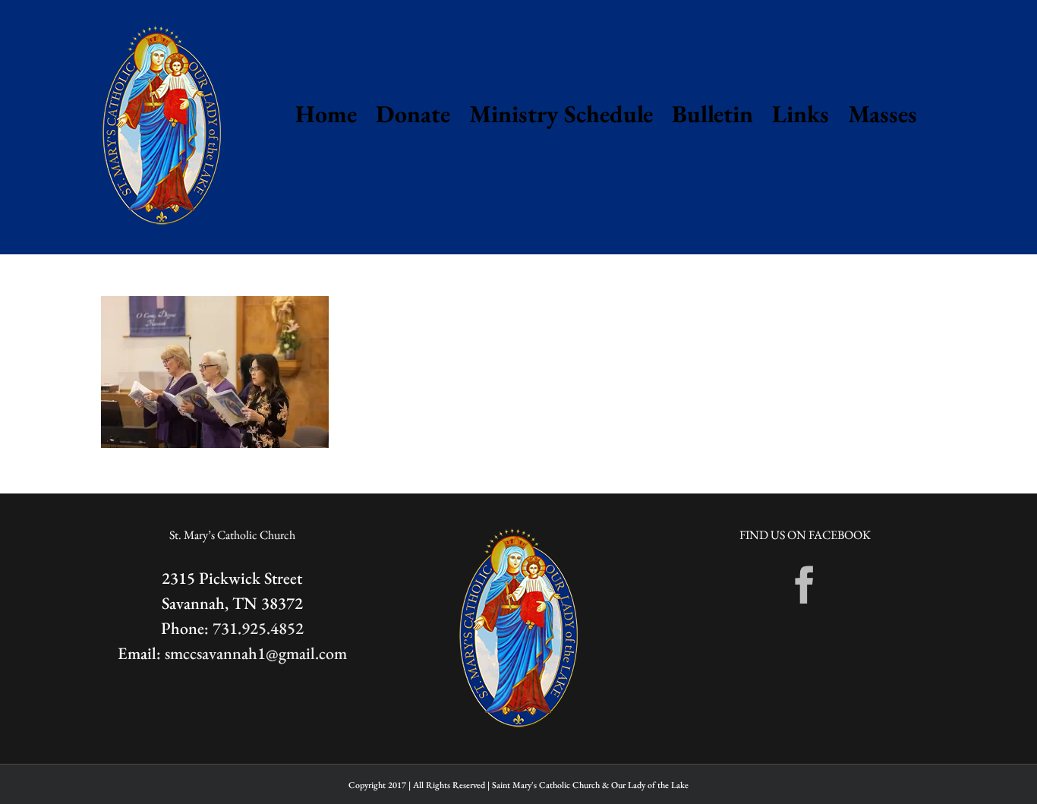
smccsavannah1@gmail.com (256, 653)
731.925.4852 (258, 628)
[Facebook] (805, 585)
